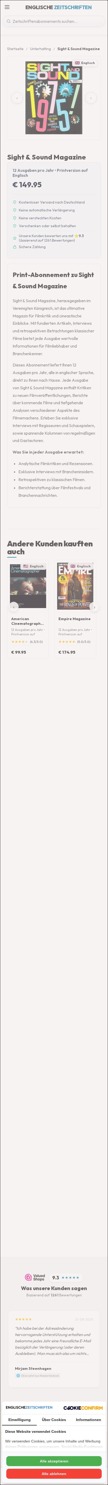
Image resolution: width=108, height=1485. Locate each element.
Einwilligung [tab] (19, 1420)
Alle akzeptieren (54, 1461)
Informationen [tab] (88, 1420)
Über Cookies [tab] (54, 1420)
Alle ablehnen (54, 1474)
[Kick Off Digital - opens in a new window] (83, 1408)
